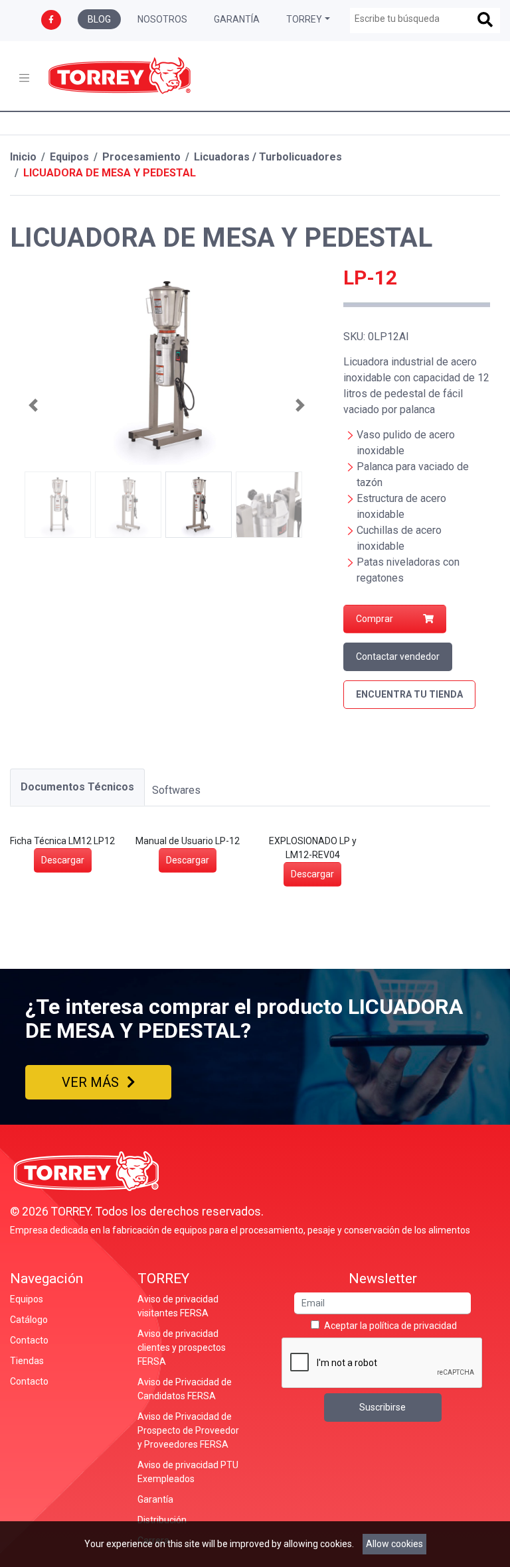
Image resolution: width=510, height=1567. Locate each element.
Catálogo (29, 1319)
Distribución (162, 1520)
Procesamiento (141, 157)
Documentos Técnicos (77, 787)
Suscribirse (382, 1407)
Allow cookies (394, 1543)
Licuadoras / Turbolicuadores (268, 157)
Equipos (69, 157)
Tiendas (27, 1360)
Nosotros (162, 19)
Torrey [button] (304, 19)
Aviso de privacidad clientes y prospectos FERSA (181, 1347)
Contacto (29, 1340)
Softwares (176, 790)
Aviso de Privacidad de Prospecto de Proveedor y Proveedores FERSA (188, 1430)
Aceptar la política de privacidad (390, 1325)
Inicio (23, 157)
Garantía (237, 19)
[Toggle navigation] (24, 77)
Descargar (62, 860)
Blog (99, 19)
